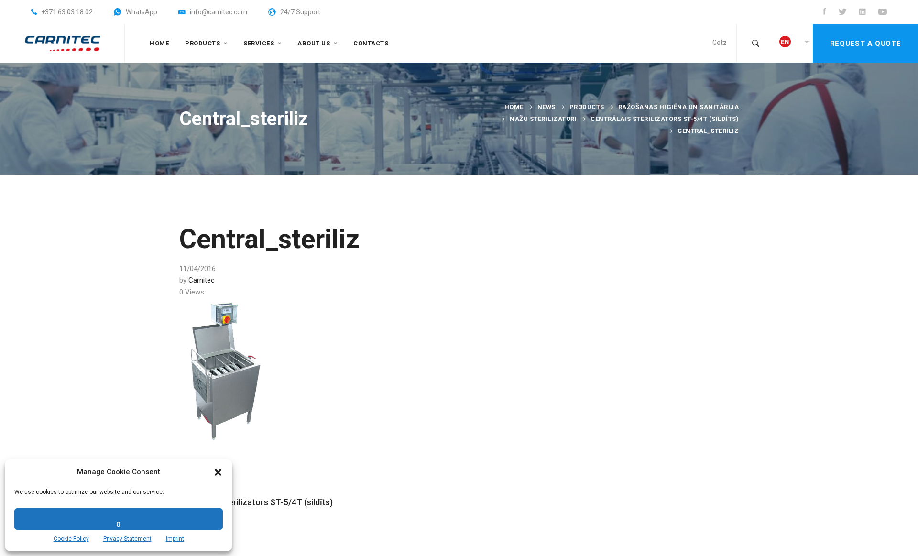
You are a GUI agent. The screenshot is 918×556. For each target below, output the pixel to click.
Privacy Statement (127, 538)
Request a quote (865, 43)
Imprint (175, 538)
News (546, 106)
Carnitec (201, 280)
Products (586, 106)
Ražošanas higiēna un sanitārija (678, 106)
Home (514, 106)
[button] (218, 472)
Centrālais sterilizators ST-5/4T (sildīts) (664, 118)
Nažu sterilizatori (543, 118)
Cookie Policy (71, 538)
